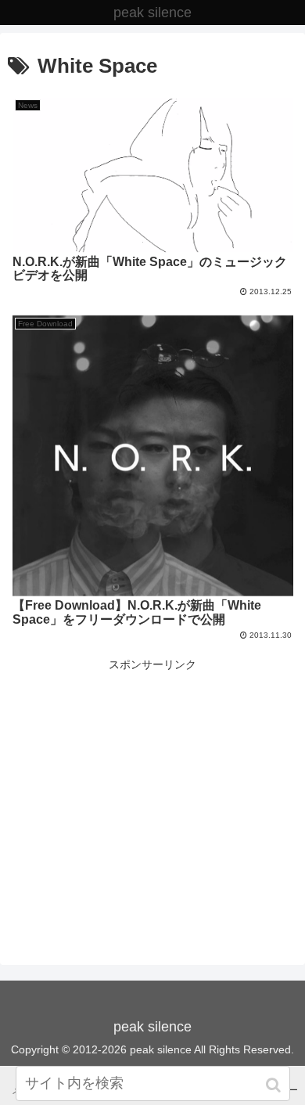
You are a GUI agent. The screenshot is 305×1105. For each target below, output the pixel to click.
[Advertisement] (152, 784)
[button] (275, 1085)
